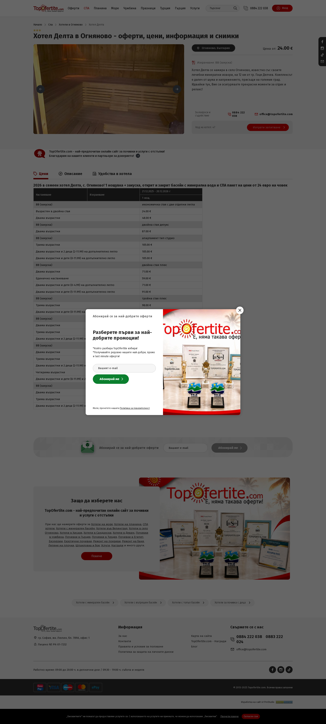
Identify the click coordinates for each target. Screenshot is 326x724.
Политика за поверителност (135, 408)
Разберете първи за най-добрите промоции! (122, 335)
